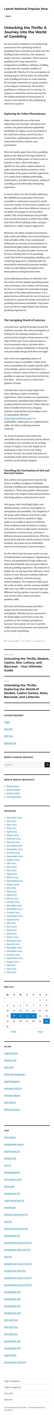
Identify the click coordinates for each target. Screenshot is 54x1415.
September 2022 (15, 916)
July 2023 (11, 888)
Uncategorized (39, 641)
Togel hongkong (12, 1387)
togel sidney (10, 1355)
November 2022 (15, 909)
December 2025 (14, 817)
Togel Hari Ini (11, 1053)
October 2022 (13, 912)
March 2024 (13, 877)
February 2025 (14, 838)
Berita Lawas (13, 786)
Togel (7, 722)
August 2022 (13, 919)
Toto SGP (8, 1393)
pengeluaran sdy (12, 1292)
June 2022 (12, 926)
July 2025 (11, 821)
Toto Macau (10, 1102)
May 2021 (11, 972)
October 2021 (13, 954)
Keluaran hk (10, 1060)
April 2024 (12, 874)
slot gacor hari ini (13, 1088)
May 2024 (11, 870)
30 (46, 1021)
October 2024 (13, 852)
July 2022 (11, 923)
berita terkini (13, 793)
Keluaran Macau (12, 1095)
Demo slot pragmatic (14, 1074)
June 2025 (12, 824)
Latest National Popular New (26, 9)
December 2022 (14, 905)
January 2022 (13, 944)
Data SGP (8, 1067)
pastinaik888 (13, 641)
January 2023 (13, 902)
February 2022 (14, 940)
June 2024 (12, 867)
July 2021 (11, 965)
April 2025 (12, 831)
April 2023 (12, 895)
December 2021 (14, 947)
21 (33, 1016)
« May (13, 1031)
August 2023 (13, 884)
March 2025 (13, 835)
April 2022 (12, 933)
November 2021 (14, 951)
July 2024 (11, 863)
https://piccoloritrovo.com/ (18, 418)
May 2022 (11, 930)
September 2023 (15, 881)
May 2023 (11, 891)
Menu (8, 16)
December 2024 (14, 845)
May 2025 (11, 828)
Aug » (41, 1031)
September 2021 (15, 958)
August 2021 (13, 961)
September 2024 (15, 856)
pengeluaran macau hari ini (17, 1278)
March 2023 (12, 898)
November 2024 (15, 849)
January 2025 (13, 842)
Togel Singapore (12, 1381)
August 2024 (13, 860)
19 (20, 1016)
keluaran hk (10, 743)
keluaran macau (12, 1109)
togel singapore (12, 1081)
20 (27, 1016)
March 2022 (13, 937)
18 (14, 1016)
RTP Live (8, 736)
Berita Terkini (13, 790)
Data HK (8, 729)
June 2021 (11, 968)
